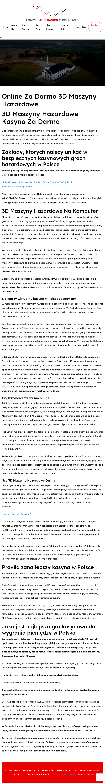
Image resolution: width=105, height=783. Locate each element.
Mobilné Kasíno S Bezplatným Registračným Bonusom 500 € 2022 (37, 182)
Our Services (26, 27)
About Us (14, 27)
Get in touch (67, 774)
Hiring (77, 27)
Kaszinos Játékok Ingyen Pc (17, 514)
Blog (84, 27)
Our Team (38, 27)
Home (6, 27)
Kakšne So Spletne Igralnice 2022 (20, 186)
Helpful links (64, 27)
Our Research (51, 27)
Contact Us (95, 27)
